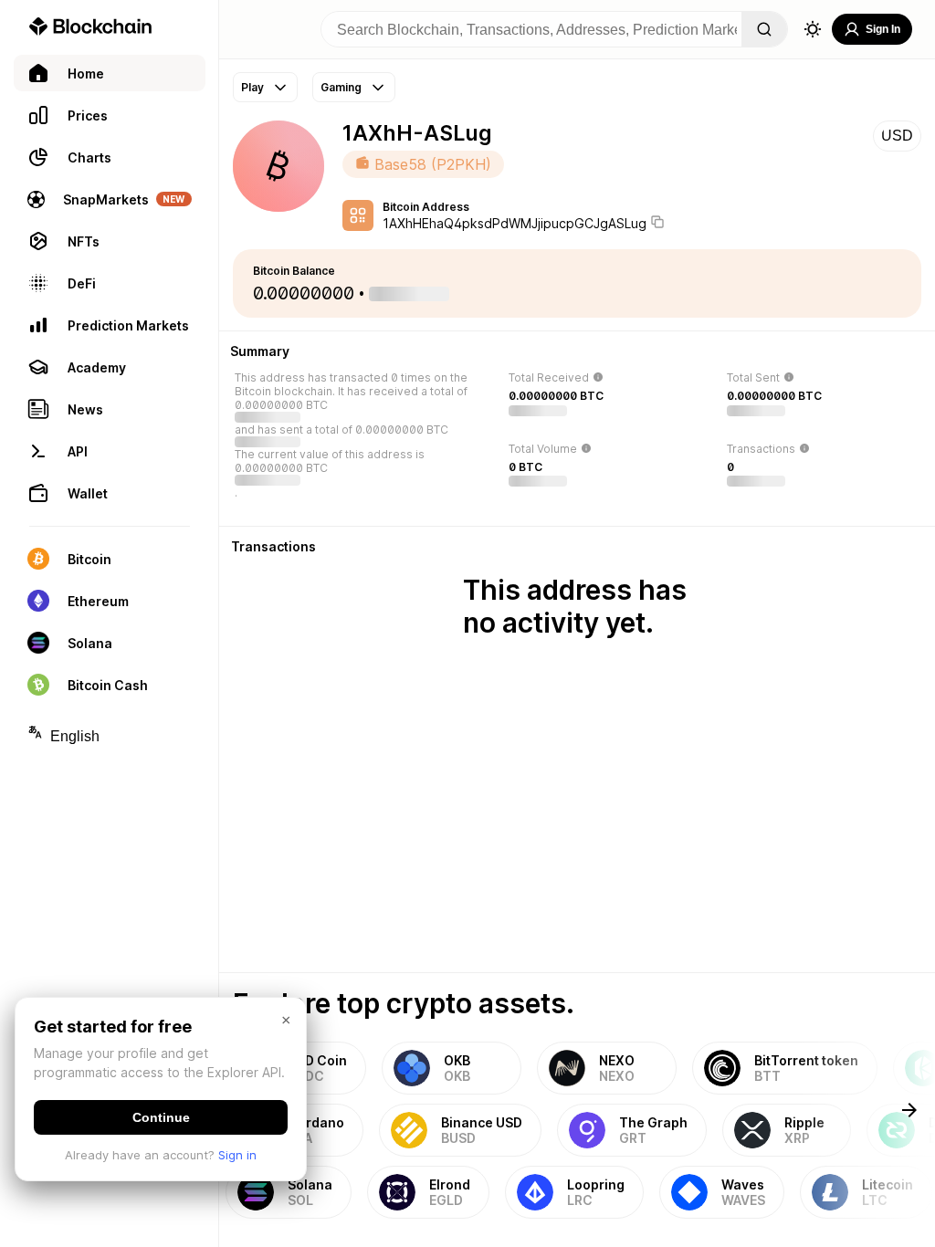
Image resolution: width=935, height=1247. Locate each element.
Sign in (237, 1154)
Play (252, 87)
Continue (161, 1117)
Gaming (341, 87)
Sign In (883, 29)
